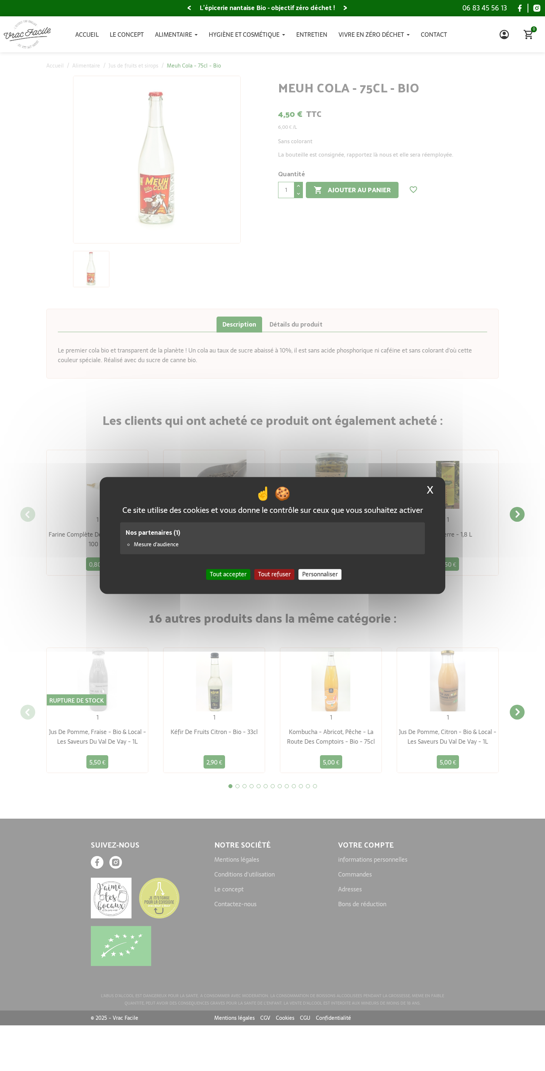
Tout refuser (274, 574)
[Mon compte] (504, 34)
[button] (189, 8)
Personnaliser (320, 574)
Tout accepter (228, 574)
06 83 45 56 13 (484, 8)
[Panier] (529, 34)
